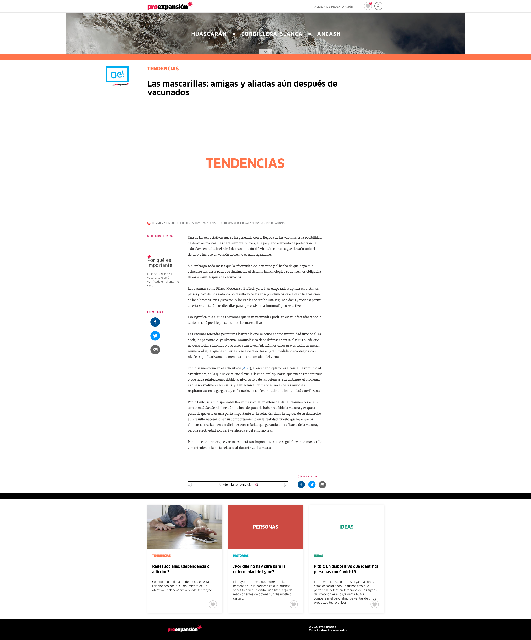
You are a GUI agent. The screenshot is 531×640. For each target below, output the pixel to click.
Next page (459, 518)
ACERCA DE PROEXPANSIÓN (333, 7)
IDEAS (318, 555)
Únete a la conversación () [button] (238, 484)
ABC (246, 367)
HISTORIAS (241, 555)
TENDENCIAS (499, 280)
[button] (505, 242)
